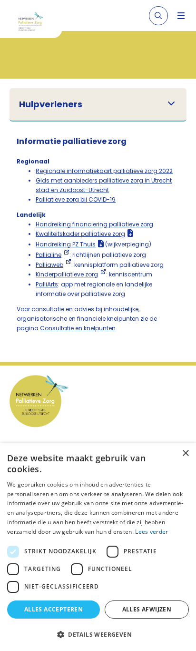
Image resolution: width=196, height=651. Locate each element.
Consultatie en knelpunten (78, 328)
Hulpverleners (50, 104)
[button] (98, 634)
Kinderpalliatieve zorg (67, 274)
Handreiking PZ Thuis (66, 244)
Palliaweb (49, 265)
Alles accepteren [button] (53, 609)
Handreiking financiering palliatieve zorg (94, 224)
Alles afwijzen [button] (147, 609)
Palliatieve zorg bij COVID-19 (76, 199)
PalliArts (47, 284)
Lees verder (151, 532)
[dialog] (98, 547)
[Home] (35, 23)
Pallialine (48, 255)
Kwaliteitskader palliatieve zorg (80, 234)
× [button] (185, 453)
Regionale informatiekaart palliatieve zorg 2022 (104, 171)
